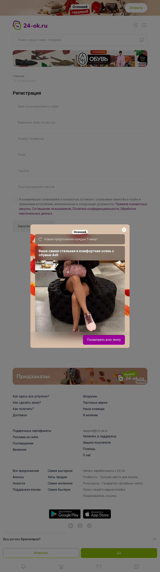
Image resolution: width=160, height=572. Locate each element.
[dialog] (80, 286)
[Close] (124, 229)
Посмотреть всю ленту (104, 340)
